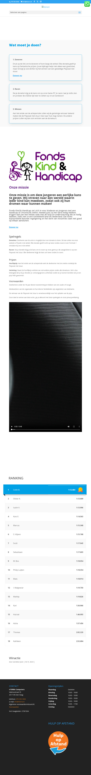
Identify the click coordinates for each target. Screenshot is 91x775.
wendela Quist (18, 662)
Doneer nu (13, 227)
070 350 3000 (15, 2)
